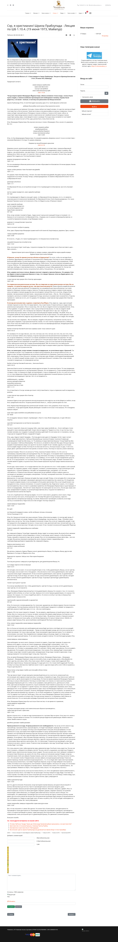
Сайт (38, 844)
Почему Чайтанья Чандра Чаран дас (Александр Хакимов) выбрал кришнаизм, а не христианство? (41, 824)
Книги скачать (45, 13)
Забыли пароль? (87, 111)
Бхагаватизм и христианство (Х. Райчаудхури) (24, 828)
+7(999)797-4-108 (83, 5)
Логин (82, 84)
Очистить (18, 906)
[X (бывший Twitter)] (74, 35)
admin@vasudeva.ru (95, 5)
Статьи (55, 13)
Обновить (12, 901)
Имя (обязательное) (43, 838)
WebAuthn (96, 101)
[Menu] (90, 13)
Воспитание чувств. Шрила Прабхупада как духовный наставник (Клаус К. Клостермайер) (38, 830)
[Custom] (13, 5)
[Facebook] (66, 35)
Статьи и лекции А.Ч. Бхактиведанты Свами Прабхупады (26, 832)
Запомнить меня (87, 97)
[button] (85, 13)
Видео (62, 13)
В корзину (105, 36)
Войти (94, 107)
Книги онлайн (71, 13)
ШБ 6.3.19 (41, 145)
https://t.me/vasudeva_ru (99, 66)
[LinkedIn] (70, 35)
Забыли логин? (86, 114)
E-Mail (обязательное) (43, 841)
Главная (27, 13)
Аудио (80, 13)
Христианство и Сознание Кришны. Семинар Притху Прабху (29, 826)
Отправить (11, 906)
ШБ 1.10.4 (41, 92)
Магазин (35, 13)
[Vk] (10, 5)
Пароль (82, 91)
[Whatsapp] (7, 5)
